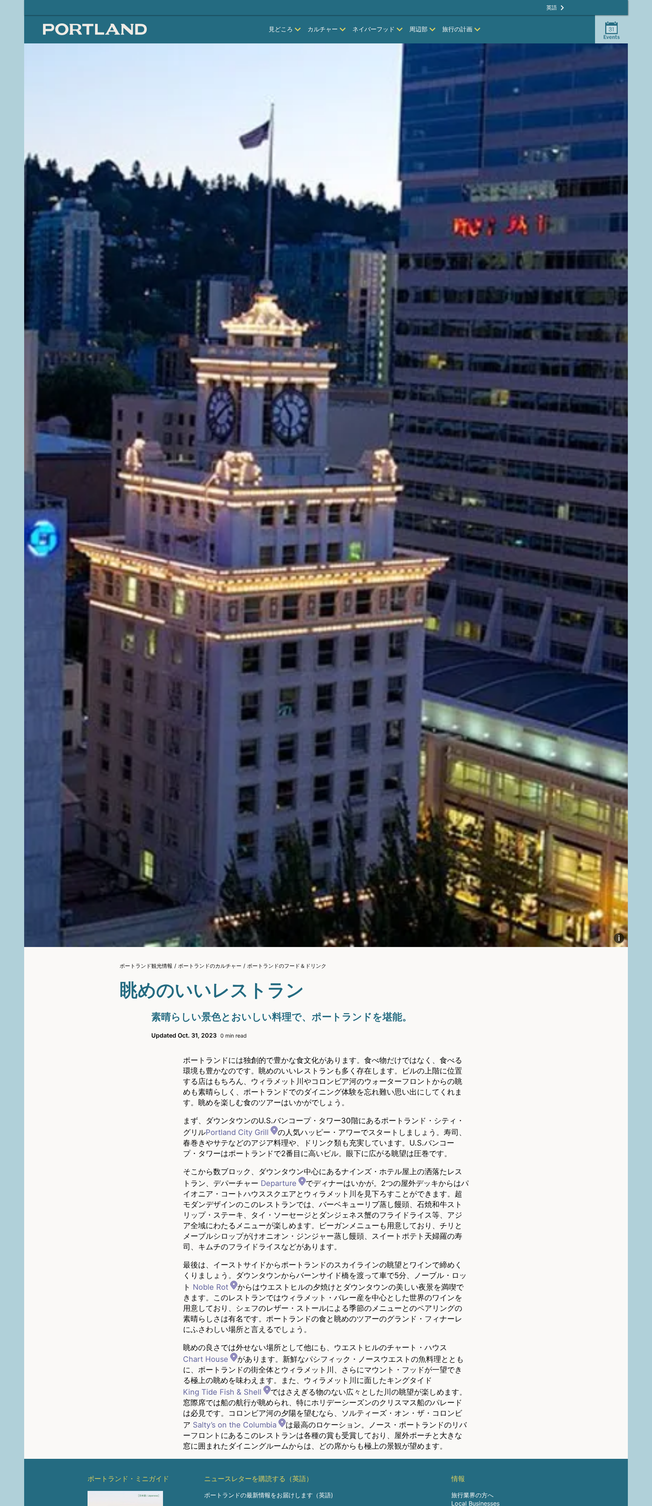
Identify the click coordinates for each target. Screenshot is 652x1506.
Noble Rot (210, 1287)
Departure (279, 1183)
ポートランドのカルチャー (209, 965)
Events (611, 32)
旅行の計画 (457, 29)
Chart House (205, 1359)
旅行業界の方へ (472, 1495)
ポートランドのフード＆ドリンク (286, 965)
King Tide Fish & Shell (222, 1392)
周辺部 (418, 29)
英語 (551, 7)
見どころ (281, 29)
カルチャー (323, 29)
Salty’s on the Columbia (235, 1424)
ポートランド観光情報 (146, 965)
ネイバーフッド (373, 29)
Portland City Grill (237, 1132)
